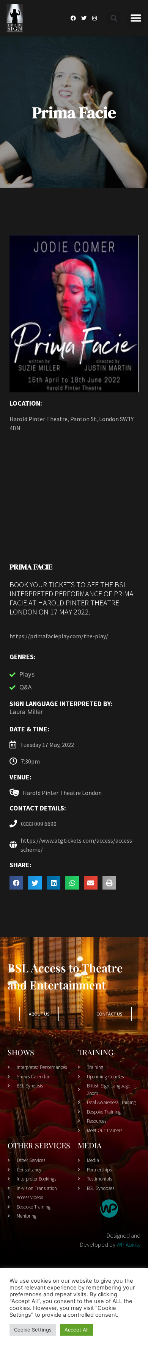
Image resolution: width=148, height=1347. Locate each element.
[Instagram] (94, 18)
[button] (113, 18)
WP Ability (128, 1244)
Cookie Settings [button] (33, 1330)
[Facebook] (73, 18)
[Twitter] (84, 18)
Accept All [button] (76, 1330)
